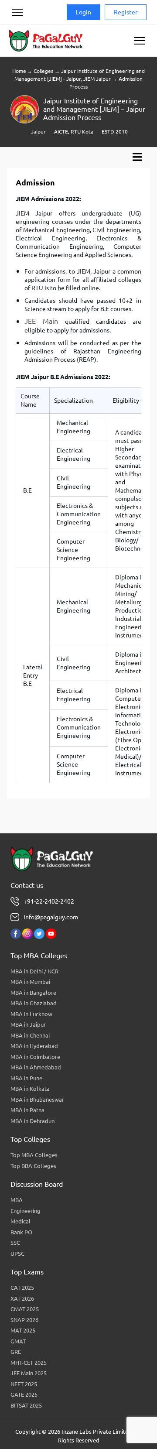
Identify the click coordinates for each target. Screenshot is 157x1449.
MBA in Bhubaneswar (37, 1099)
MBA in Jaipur (28, 1024)
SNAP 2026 (24, 1320)
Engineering (25, 1211)
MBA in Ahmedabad (35, 1067)
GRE (15, 1352)
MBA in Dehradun (32, 1121)
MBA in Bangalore (33, 993)
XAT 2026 (22, 1298)
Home (19, 71)
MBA (16, 1200)
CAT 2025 (22, 1288)
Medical (20, 1221)
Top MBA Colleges (34, 1155)
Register (125, 12)
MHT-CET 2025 (28, 1363)
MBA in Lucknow (31, 1014)
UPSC (17, 1253)
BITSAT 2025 (26, 1405)
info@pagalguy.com (51, 917)
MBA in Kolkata (30, 1089)
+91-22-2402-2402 (49, 901)
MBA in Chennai (30, 1035)
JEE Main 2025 (28, 1373)
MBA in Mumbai (30, 982)
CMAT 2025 (24, 1309)
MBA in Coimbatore (35, 1057)
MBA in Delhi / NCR (34, 971)
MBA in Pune (26, 1078)
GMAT (18, 1341)
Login (83, 12)
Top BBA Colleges (33, 1166)
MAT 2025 (22, 1330)
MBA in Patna (27, 1110)
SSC (15, 1243)
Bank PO (21, 1232)
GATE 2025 (24, 1394)
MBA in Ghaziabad (33, 1003)
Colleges (43, 71)
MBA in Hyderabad (34, 1046)
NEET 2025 (23, 1384)
